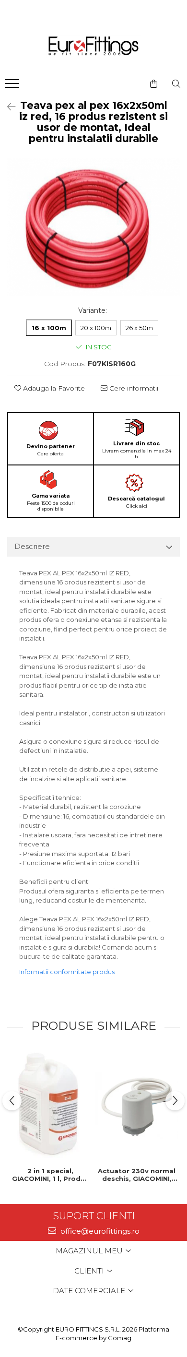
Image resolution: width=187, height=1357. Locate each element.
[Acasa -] (93, 47)
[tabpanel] (93, 227)
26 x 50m (139, 328)
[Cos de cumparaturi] (153, 84)
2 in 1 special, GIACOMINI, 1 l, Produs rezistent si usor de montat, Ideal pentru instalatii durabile (50, 1174)
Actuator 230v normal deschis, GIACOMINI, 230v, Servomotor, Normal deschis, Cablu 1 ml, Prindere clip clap (136, 1174)
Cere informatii (132, 388)
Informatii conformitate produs (67, 972)
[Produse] (13, 86)
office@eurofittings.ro (99, 1231)
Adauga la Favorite (53, 388)
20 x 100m (96, 328)
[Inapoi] (7, 107)
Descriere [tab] (32, 546)
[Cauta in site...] (176, 84)
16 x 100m (49, 328)
